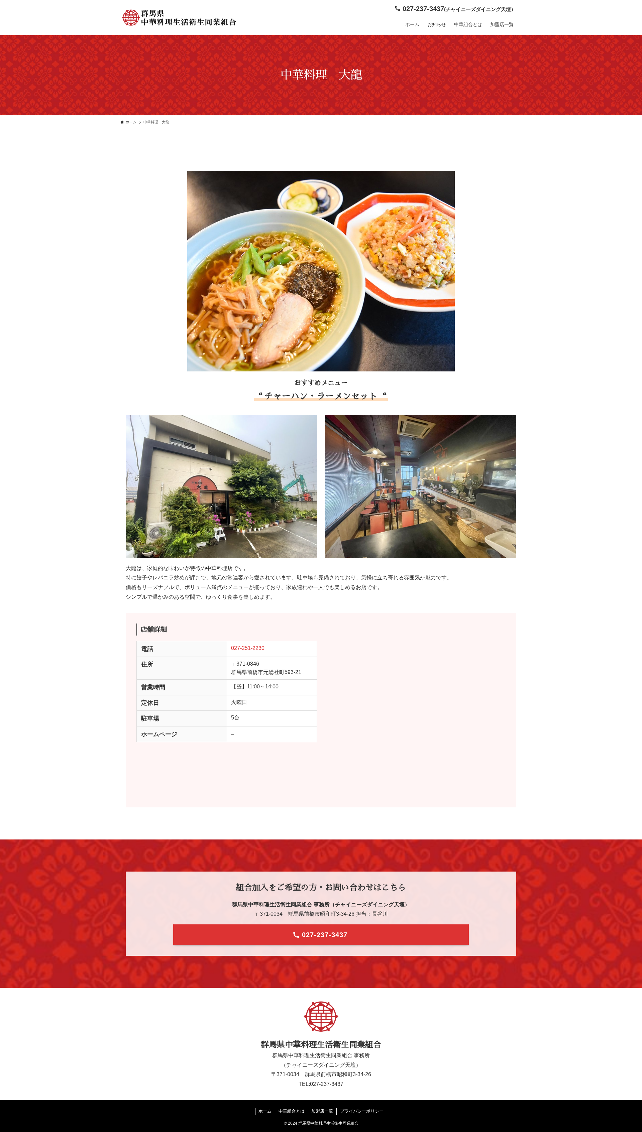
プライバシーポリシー (362, 1111)
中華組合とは (292, 1111)
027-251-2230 (247, 648)
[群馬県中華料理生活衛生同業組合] (178, 17)
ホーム (265, 1111)
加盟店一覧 (322, 1111)
